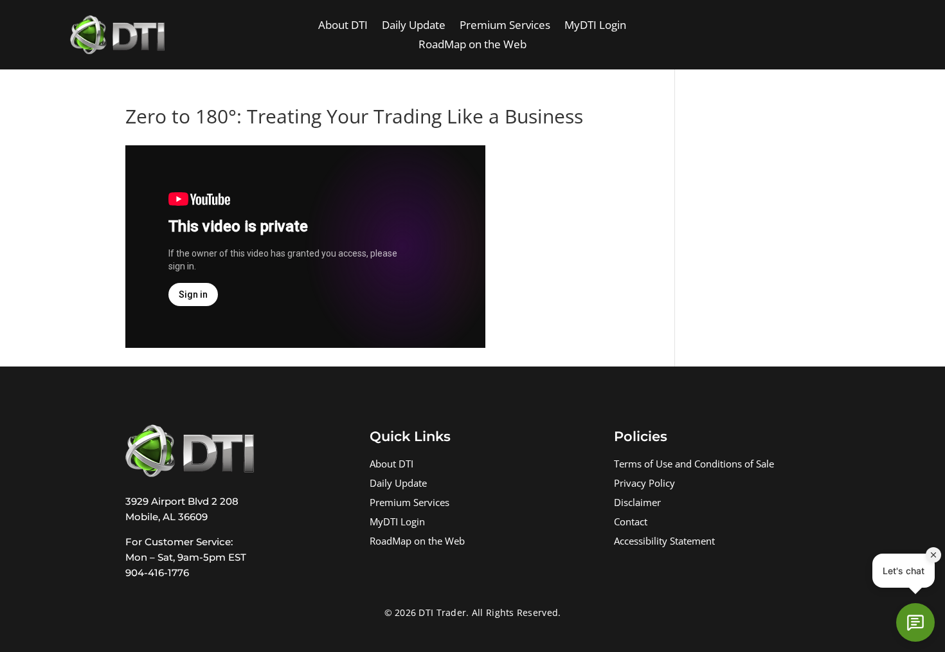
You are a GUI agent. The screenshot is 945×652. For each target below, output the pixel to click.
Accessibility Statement (664, 542)
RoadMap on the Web (472, 45)
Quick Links (410, 436)
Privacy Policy (644, 484)
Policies (640, 436)
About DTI (343, 26)
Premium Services (505, 26)
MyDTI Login (595, 26)
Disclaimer (637, 503)
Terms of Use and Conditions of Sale (694, 465)
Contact (630, 523)
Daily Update (414, 26)
